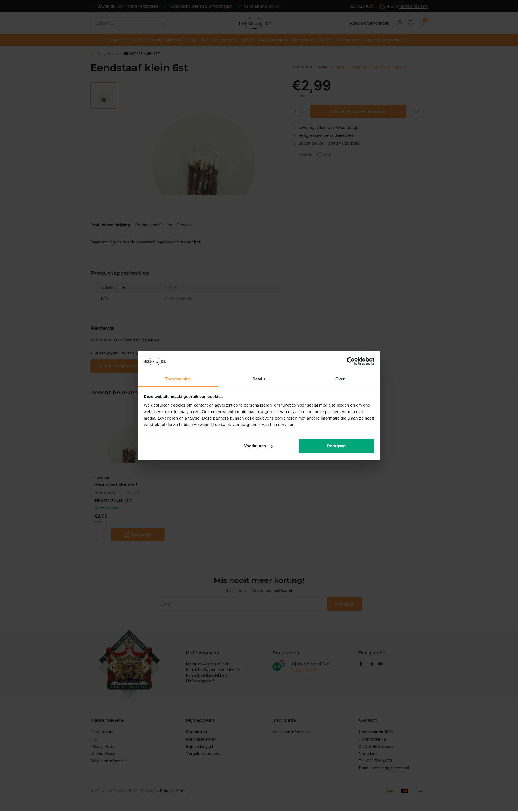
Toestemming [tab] (178, 379)
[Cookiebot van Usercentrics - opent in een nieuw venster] (350, 361)
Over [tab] (340, 379)
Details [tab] (259, 379)
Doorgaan (336, 446)
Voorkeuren (255, 446)
